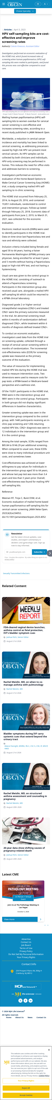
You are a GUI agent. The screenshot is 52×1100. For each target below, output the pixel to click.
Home (8, 1017)
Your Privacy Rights (26, 957)
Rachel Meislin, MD (14, 689)
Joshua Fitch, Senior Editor (17, 637)
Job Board (26, 945)
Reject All (26, 1088)
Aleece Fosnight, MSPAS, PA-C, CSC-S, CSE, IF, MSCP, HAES (26, 747)
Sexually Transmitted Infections (16, 573)
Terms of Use (26, 948)
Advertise (26, 939)
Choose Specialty (23, 11)
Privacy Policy (26, 951)
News (30, 1017)
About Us (19, 1017)
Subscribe (38, 552)
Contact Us (26, 942)
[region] (26, 1073)
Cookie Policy (44, 1076)
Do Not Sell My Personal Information (26, 954)
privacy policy (9, 559)
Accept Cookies (26, 1095)
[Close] (49, 1050)
